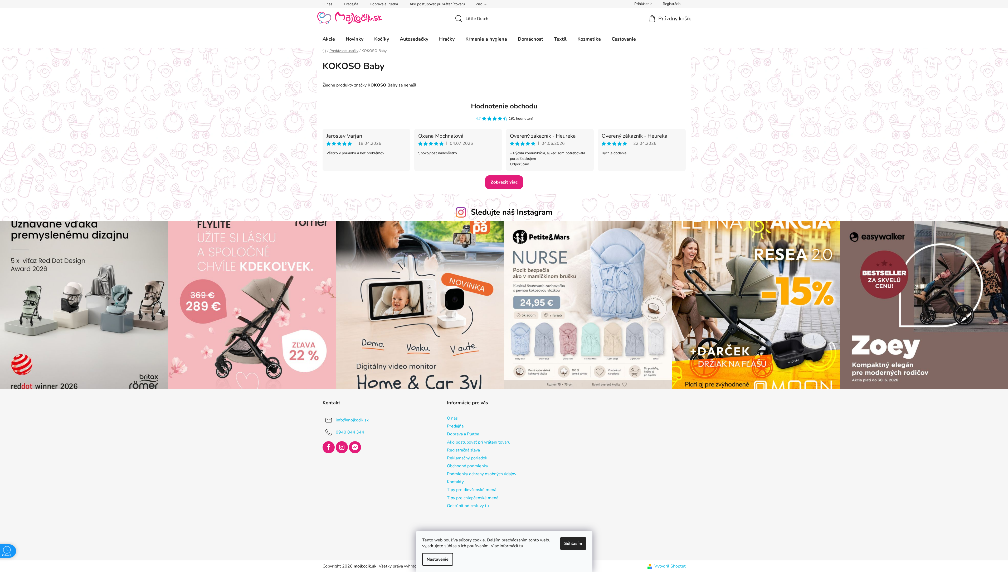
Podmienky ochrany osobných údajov (481, 474)
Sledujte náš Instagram (511, 212)
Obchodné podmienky (467, 466)
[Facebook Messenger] (355, 447)
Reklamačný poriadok (467, 458)
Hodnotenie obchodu (504, 106)
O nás (327, 4)
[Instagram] (342, 447)
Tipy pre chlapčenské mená (472, 498)
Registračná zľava (463, 450)
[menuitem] (328, 39)
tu (521, 546)
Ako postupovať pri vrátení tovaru (437, 4)
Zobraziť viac (504, 182)
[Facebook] (329, 447)
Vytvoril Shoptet (670, 566)
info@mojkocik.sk (352, 420)
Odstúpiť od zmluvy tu (468, 506)
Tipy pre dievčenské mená (471, 490)
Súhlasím (573, 543)
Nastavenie (438, 559)
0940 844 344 (350, 432)
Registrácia (671, 3)
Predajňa (351, 4)
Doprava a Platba (384, 4)
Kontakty (455, 482)
